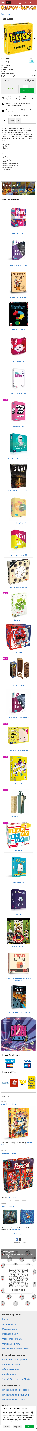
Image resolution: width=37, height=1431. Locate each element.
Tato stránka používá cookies (15, 1408)
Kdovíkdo (19, 914)
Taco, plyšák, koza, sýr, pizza (18, 751)
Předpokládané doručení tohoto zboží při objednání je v (20, 98)
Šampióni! (18, 784)
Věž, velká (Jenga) (18, 685)
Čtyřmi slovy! (18, 620)
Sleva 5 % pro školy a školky (16, 1379)
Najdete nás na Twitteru (13, 1399)
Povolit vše (29, 1427)
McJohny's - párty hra (18, 946)
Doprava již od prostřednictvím (18, 104)
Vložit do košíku (27, 91)
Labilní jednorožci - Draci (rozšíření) (18, 1012)
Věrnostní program (11, 1364)
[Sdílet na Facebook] (17, 1239)
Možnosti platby (10, 1334)
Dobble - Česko (18, 652)
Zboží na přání (9, 1374)
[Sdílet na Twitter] (20, 1239)
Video (12, 120)
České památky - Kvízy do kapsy (18, 717)
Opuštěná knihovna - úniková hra (18, 491)
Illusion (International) (18, 329)
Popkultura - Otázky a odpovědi (18, 459)
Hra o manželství (18, 361)
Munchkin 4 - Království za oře (18, 297)
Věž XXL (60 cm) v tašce (18, 817)
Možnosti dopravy (11, 1329)
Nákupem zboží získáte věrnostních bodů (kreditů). (18, 111)
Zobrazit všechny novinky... (18, 1234)
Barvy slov (18, 850)
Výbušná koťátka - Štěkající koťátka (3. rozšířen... (18, 979)
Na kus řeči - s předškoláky (18, 523)
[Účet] (20, 2)
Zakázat (6, 1427)
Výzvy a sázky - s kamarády (18, 555)
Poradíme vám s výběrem (14, 1359)
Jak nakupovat (9, 1324)
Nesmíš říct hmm (18, 427)
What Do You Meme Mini (18, 393)
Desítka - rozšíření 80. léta (18, 587)
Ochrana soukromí (11, 1344)
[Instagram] (18, 1278)
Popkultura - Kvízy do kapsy (18, 265)
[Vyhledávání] (25, 2)
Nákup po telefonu (11, 1369)
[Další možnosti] (35, 2)
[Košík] (30, 2)
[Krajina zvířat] (18, 189)
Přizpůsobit (17, 1427)
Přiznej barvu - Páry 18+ (18, 233)
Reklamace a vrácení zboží (15, 1349)
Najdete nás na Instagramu (15, 1395)
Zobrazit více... (12, 1197)
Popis (4, 120)
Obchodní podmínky (12, 1339)
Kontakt (6, 1319)
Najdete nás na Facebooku (15, 1390)
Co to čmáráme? (18, 882)
